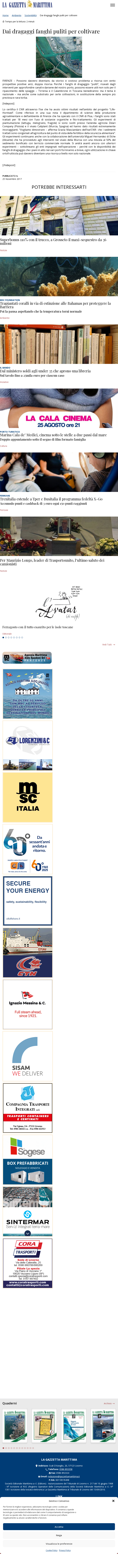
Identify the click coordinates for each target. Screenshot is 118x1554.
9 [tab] (25, 1448)
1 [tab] (3, 637)
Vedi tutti (107, 644)
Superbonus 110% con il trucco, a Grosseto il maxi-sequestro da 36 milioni (53, 241)
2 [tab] (6, 637)
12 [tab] (33, 1448)
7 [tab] (19, 637)
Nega (59, 1535)
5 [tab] (14, 637)
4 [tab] (11, 637)
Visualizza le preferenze (59, 1543)
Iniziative (4, 382)
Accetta (59, 1526)
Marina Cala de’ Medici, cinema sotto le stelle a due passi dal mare (53, 434)
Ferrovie (4, 510)
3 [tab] (8, 637)
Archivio (108, 1403)
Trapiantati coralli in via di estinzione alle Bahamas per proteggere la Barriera (55, 305)
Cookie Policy (51, 1550)
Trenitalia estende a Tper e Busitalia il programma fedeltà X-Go (51, 498)
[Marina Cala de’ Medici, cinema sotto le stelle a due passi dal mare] (59, 408)
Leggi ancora (59, 630)
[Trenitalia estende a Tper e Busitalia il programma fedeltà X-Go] (59, 472)
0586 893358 (65, 1469)
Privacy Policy (65, 1550)
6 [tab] (17, 637)
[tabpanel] (59, 630)
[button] (113, 1500)
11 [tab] (30, 1448)
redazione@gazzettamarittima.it (64, 1476)
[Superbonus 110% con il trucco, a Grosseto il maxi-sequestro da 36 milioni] (59, 215)
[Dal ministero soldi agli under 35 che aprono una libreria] (59, 344)
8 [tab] (22, 637)
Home (5, 15)
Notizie (3, 250)
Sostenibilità (31, 15)
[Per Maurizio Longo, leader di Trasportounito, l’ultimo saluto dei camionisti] (59, 536)
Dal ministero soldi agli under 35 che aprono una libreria (45, 370)
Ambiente (16, 15)
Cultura (3, 445)
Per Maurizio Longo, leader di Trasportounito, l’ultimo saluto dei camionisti (52, 562)
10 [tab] (27, 1448)
